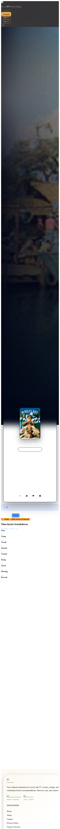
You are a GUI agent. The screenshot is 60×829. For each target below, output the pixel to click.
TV (8, 7)
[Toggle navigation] (3, 25)
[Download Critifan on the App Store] (14, 797)
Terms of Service (13, 827)
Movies (4, 7)
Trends (6, 14)
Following (6, 515)
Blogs (19, 7)
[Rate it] (40, 496)
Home (19, 443)
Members (13, 7)
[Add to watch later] (20, 496)
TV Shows (26, 443)
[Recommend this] (26, 496)
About (9, 815)
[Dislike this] (33, 496)
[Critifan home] (30, 3)
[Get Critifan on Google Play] (31, 797)
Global (15, 515)
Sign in (6, 17)
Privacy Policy (12, 823)
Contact (10, 819)
